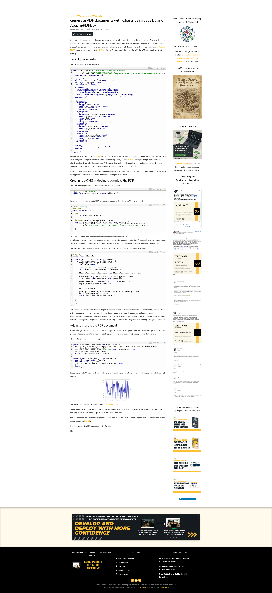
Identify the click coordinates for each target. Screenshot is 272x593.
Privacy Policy (153, 585)
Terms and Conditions (168, 585)
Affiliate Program (124, 585)
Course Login (123, 574)
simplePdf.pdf (112, 404)
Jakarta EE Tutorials (78, 16)
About (104, 585)
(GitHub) (97, 156)
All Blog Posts (123, 562)
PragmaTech (165, 587)
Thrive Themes (141, 587)
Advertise (136, 585)
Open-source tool (180, 163)
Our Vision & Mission (126, 558)
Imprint (144, 585)
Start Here (122, 566)
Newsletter (112, 585)
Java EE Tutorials (95, 16)
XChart (102, 50)
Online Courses (124, 570)
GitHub (87, 421)
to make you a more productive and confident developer (188, 58)
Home (98, 585)
